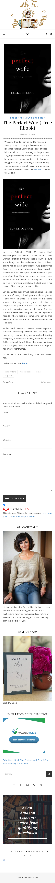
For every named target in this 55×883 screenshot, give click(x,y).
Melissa (9, 382)
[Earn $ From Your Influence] (27, 735)
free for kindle (25, 372)
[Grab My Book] (27, 668)
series (38, 372)
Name (6, 412)
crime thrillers (10, 372)
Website (7, 439)
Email (6, 426)
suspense (8, 375)
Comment (7, 453)
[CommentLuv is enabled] (27, 509)
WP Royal (34, 877)
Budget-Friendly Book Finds (27, 118)
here (24, 363)
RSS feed (37, 169)
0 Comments (46, 382)
